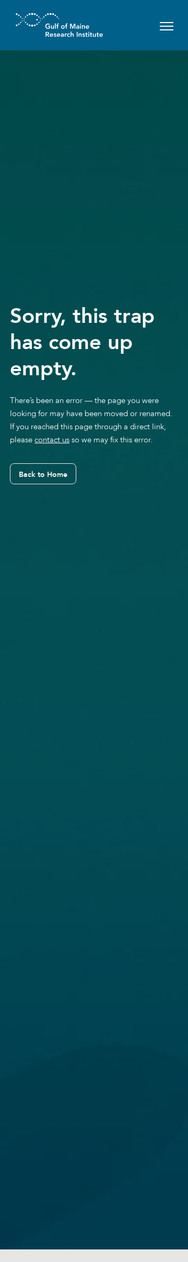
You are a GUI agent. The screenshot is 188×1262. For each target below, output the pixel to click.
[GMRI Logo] (46, 24)
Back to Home (43, 474)
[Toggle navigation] (167, 24)
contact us (51, 439)
